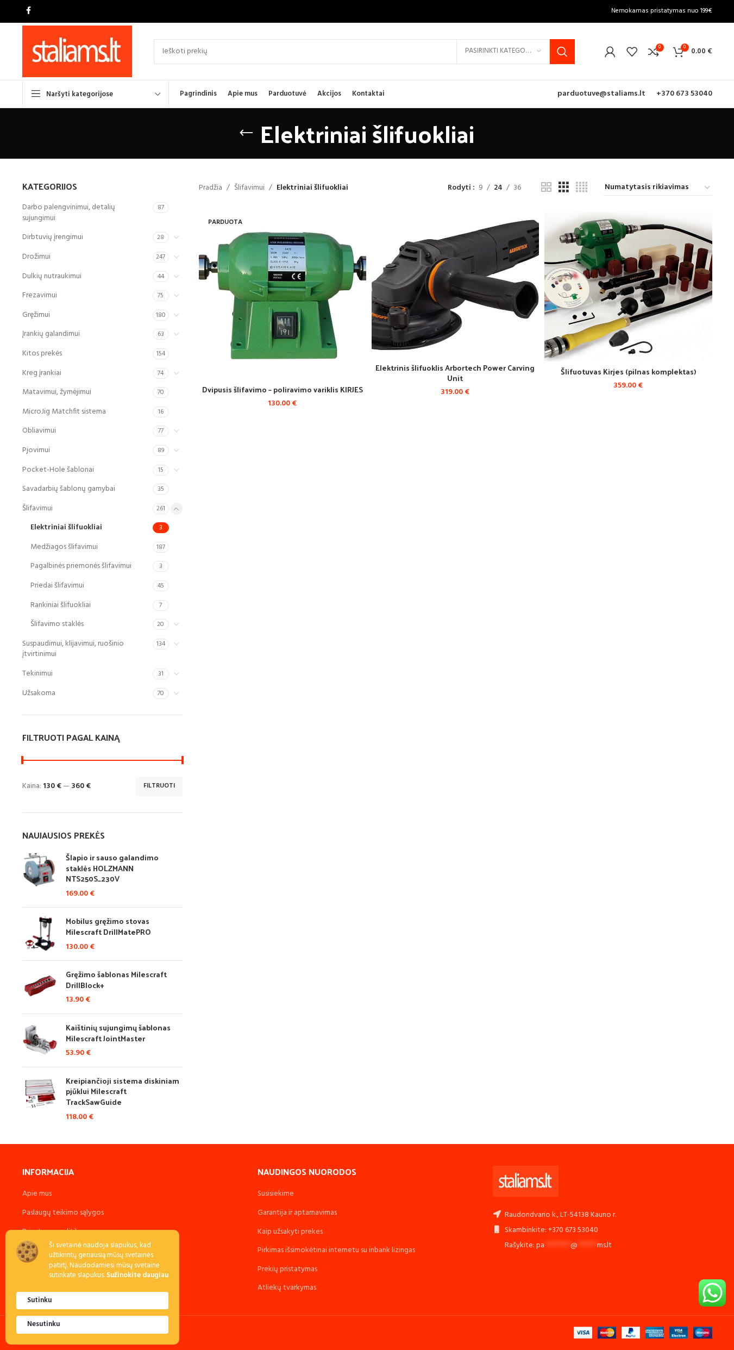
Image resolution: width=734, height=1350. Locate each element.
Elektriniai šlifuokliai (66, 527)
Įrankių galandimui (51, 334)
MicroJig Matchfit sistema (64, 411)
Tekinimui (37, 673)
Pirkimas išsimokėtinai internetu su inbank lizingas (336, 1250)
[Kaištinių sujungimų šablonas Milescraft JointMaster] (40, 1040)
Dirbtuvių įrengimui (52, 237)
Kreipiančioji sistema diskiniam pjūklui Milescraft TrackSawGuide (122, 1092)
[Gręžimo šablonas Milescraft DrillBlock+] (40, 987)
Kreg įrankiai (41, 373)
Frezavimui (39, 295)
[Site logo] (77, 51)
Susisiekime (276, 1194)
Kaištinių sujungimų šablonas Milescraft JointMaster (118, 1032)
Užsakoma (38, 693)
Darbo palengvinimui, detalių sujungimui (68, 212)
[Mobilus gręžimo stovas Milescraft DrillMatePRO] (40, 934)
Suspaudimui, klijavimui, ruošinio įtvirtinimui (73, 649)
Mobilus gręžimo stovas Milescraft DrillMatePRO (108, 926)
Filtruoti (159, 785)
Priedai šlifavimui (57, 585)
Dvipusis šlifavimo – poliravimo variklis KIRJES (282, 389)
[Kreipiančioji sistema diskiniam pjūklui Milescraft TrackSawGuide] (40, 1099)
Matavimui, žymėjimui (56, 392)
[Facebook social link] (28, 11)
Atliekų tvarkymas (287, 1288)
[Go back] (246, 133)
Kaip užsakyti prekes (290, 1232)
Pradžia (210, 188)
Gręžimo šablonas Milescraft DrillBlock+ (116, 979)
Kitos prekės (42, 353)
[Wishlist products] (632, 51)
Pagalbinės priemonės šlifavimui (80, 566)
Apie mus (37, 1194)
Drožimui (36, 257)
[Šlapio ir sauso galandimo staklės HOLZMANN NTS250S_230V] (40, 875)
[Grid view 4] (581, 187)
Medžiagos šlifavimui (64, 547)
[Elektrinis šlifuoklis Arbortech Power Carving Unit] (455, 285)
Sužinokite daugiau (137, 1276)
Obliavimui (39, 430)
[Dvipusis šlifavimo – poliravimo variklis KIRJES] (282, 295)
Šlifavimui (37, 508)
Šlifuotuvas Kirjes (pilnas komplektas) (628, 371)
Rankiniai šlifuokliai (60, 605)
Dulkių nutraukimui (51, 276)
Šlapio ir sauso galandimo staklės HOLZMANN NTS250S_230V (112, 868)
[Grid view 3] (564, 187)
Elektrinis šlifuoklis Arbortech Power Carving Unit (455, 373)
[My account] (610, 51)
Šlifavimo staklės (57, 624)
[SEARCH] (562, 51)
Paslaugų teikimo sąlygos (63, 1213)
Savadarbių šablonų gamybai (68, 489)
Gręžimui (36, 315)
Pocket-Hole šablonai (58, 470)
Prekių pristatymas (287, 1269)
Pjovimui (36, 450)
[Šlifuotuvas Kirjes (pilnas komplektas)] (628, 286)
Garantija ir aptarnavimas (297, 1213)
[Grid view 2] (546, 187)
